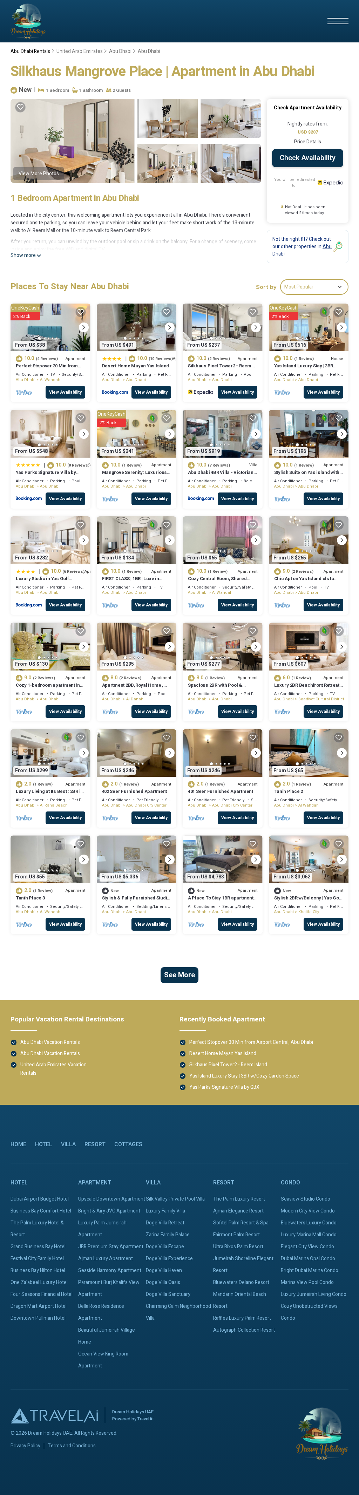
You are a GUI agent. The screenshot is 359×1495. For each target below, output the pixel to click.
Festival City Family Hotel (37, 1258)
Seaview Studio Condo (305, 1199)
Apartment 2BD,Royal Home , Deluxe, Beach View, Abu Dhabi (135, 688)
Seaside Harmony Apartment (109, 1270)
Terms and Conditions (72, 1446)
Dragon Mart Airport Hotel (39, 1306)
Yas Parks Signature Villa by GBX (46, 475)
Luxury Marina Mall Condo (309, 1234)
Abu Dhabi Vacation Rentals (50, 1042)
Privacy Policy (25, 1446)
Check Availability (308, 158)
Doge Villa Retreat (165, 1222)
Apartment (94, 1182)
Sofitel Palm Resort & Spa (241, 1222)
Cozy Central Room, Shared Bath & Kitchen (217, 581)
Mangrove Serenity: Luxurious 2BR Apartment (134, 475)
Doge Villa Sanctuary (168, 1294)
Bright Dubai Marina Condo (309, 1270)
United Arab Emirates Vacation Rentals (53, 1069)
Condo (290, 1182)
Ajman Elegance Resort (238, 1211)
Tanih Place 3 (30, 898)
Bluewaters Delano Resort (241, 1282)
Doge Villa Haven (164, 1270)
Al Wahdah (50, 380)
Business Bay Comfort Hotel (41, 1211)
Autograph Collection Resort (244, 1330)
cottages (128, 1144)
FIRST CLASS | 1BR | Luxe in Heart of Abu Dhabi (130, 581)
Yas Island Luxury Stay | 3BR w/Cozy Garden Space (303, 368)
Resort (95, 1144)
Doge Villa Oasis (163, 1282)
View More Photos (39, 173)
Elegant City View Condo (307, 1246)
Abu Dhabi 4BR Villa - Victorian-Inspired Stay (222, 475)
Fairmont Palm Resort (236, 1234)
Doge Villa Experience (169, 1258)
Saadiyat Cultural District (321, 699)
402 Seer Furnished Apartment (134, 791)
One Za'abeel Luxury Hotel (39, 1282)
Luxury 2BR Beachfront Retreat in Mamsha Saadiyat (306, 688)
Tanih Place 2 (288, 791)
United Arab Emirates (79, 51)
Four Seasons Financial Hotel (42, 1294)
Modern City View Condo (308, 1211)
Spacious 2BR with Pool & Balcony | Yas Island (215, 688)
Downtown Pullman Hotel (38, 1318)
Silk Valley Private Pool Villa (175, 1199)
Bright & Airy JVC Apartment (109, 1211)
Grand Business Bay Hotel (38, 1246)
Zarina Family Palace (168, 1234)
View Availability (65, 392)
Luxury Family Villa (165, 1211)
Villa (68, 1144)
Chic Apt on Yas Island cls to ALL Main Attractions (304, 581)
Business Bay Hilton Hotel (38, 1270)
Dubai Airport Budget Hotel (40, 1199)
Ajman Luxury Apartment (105, 1258)
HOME (18, 1144)
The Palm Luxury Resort (239, 1199)
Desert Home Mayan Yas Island (135, 365)
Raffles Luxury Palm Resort (242, 1318)
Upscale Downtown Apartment (111, 1199)
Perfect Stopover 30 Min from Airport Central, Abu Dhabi (47, 368)
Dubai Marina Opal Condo (308, 1258)
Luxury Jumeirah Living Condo (313, 1294)
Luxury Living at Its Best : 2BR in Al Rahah (49, 794)
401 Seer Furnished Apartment (220, 791)
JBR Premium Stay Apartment (110, 1246)
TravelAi (145, 1418)
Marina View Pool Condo (307, 1282)
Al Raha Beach (54, 805)
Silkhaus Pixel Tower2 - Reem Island (219, 368)
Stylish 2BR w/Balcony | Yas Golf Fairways (308, 901)
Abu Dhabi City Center (146, 805)
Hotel (43, 1144)
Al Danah (134, 699)
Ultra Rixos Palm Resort (238, 1246)
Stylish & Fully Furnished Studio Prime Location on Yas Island (136, 901)
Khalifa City (308, 912)
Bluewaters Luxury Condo (309, 1222)
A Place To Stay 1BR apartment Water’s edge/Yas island (220, 901)
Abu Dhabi (120, 51)
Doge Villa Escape (165, 1246)
